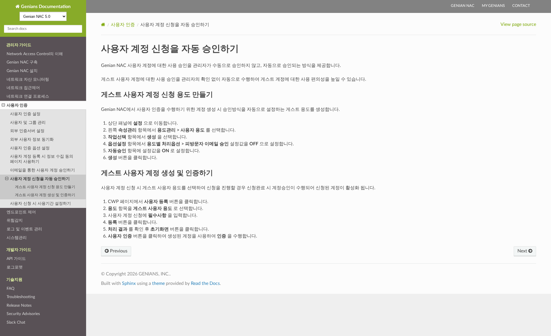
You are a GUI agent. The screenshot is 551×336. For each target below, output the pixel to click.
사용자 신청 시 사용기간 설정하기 (40, 203)
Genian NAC (462, 6)
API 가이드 (16, 258)
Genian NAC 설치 (22, 71)
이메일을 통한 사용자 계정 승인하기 (42, 170)
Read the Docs (205, 283)
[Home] (103, 24)
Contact (521, 6)
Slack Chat (16, 322)
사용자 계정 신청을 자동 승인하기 (40, 179)
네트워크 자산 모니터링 (28, 79)
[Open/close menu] (3, 105)
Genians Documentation (45, 6)
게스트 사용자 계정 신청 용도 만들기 (45, 187)
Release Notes (19, 305)
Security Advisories (23, 314)
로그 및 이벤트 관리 (24, 229)
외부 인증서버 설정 (27, 131)
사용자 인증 (17, 105)
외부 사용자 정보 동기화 (32, 139)
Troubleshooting (21, 297)
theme (158, 283)
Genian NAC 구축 (22, 62)
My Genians (493, 6)
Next (522, 251)
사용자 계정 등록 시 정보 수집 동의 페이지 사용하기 (41, 159)
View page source (518, 24)
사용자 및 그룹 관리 (28, 122)
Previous (118, 251)
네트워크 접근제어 (23, 88)
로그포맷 (15, 267)
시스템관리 (17, 237)
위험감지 (15, 220)
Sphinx (129, 283)
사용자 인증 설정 (25, 114)
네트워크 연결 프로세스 (28, 96)
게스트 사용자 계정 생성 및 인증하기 (45, 195)
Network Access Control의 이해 (35, 54)
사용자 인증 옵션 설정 (30, 148)
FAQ (10, 288)
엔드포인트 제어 (21, 212)
